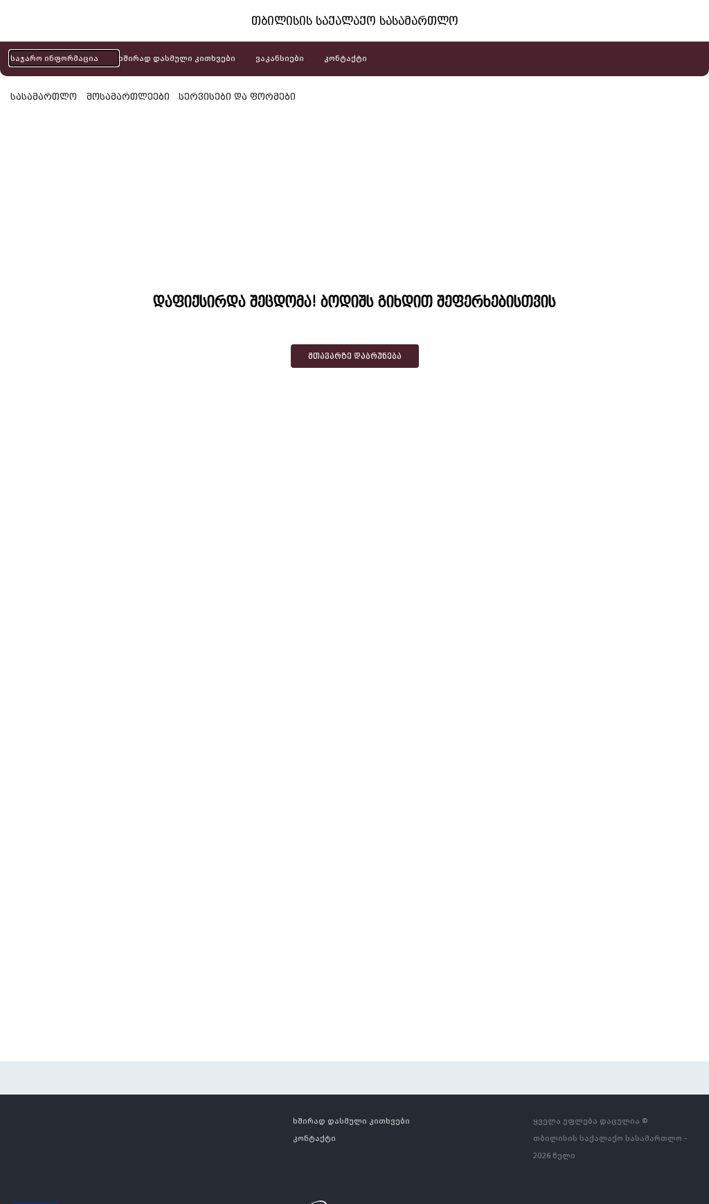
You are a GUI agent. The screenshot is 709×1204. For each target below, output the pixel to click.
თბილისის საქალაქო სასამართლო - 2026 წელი (610, 1146)
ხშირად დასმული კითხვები (176, 58)
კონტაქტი (345, 58)
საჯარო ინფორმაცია (54, 58)
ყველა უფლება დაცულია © (590, 1120)
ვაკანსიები (279, 58)
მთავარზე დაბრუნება (355, 356)
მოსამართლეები (128, 96)
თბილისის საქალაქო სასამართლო (354, 21)
